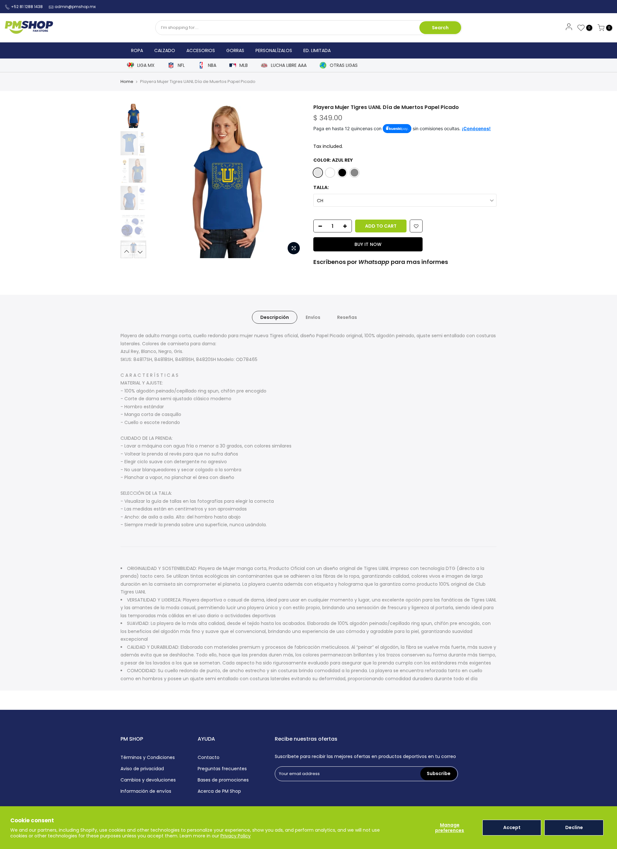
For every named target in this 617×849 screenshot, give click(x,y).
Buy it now (367, 244)
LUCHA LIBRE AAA (289, 65)
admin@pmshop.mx (75, 6)
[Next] (292, 180)
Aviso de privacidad (142, 768)
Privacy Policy (235, 836)
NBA (212, 65)
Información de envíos (146, 791)
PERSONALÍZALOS (273, 50)
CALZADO (164, 50)
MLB (243, 65)
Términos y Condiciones (148, 757)
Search (440, 27)
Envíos (313, 317)
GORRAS (235, 50)
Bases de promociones (223, 780)
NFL (181, 65)
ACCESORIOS (200, 50)
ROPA (137, 50)
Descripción (274, 317)
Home (127, 81)
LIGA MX (146, 65)
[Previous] (160, 180)
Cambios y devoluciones (148, 780)
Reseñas (347, 317)
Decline (574, 827)
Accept (512, 827)
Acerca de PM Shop (219, 791)
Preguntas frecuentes (222, 768)
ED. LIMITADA (317, 50)
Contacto (208, 757)
